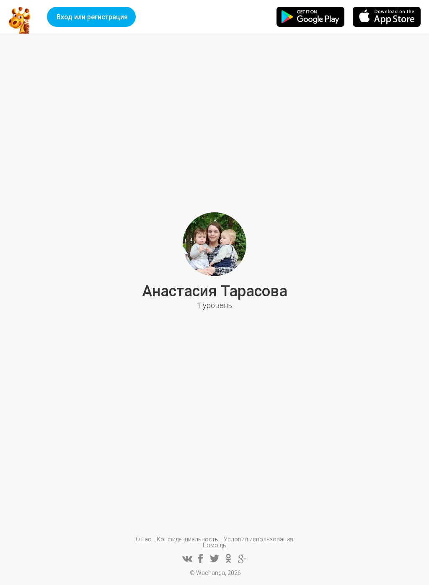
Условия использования (258, 539)
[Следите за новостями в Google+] (242, 558)
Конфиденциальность (187, 539)
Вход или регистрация (92, 17)
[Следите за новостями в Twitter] (214, 558)
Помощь (214, 545)
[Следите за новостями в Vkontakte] (187, 558)
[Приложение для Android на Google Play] (310, 17)
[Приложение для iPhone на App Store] (387, 17)
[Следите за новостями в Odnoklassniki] (228, 558)
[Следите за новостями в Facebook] (200, 558)
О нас (143, 539)
